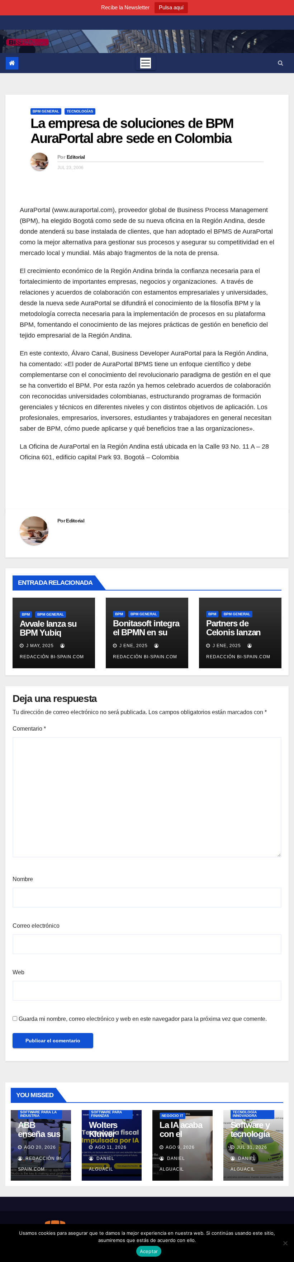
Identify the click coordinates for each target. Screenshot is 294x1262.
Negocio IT (172, 1116)
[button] (280, 62)
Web (18, 972)
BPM (26, 614)
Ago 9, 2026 (180, 1147)
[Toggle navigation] (146, 63)
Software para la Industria (38, 1114)
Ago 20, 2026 (40, 1147)
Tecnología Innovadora (245, 1114)
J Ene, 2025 (133, 645)
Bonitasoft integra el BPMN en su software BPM (146, 632)
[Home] (12, 63)
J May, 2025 (39, 645)
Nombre (23, 879)
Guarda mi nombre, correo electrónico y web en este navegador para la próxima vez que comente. (143, 1019)
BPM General (46, 111)
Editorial (76, 157)
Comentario (29, 729)
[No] (285, 1243)
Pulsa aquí (171, 7)
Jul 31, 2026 (252, 1147)
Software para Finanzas (106, 1114)
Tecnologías (80, 111)
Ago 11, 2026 (111, 1147)
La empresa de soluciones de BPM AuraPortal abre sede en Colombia (131, 131)
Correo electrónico (36, 926)
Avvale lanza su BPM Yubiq (48, 628)
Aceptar (149, 1251)
